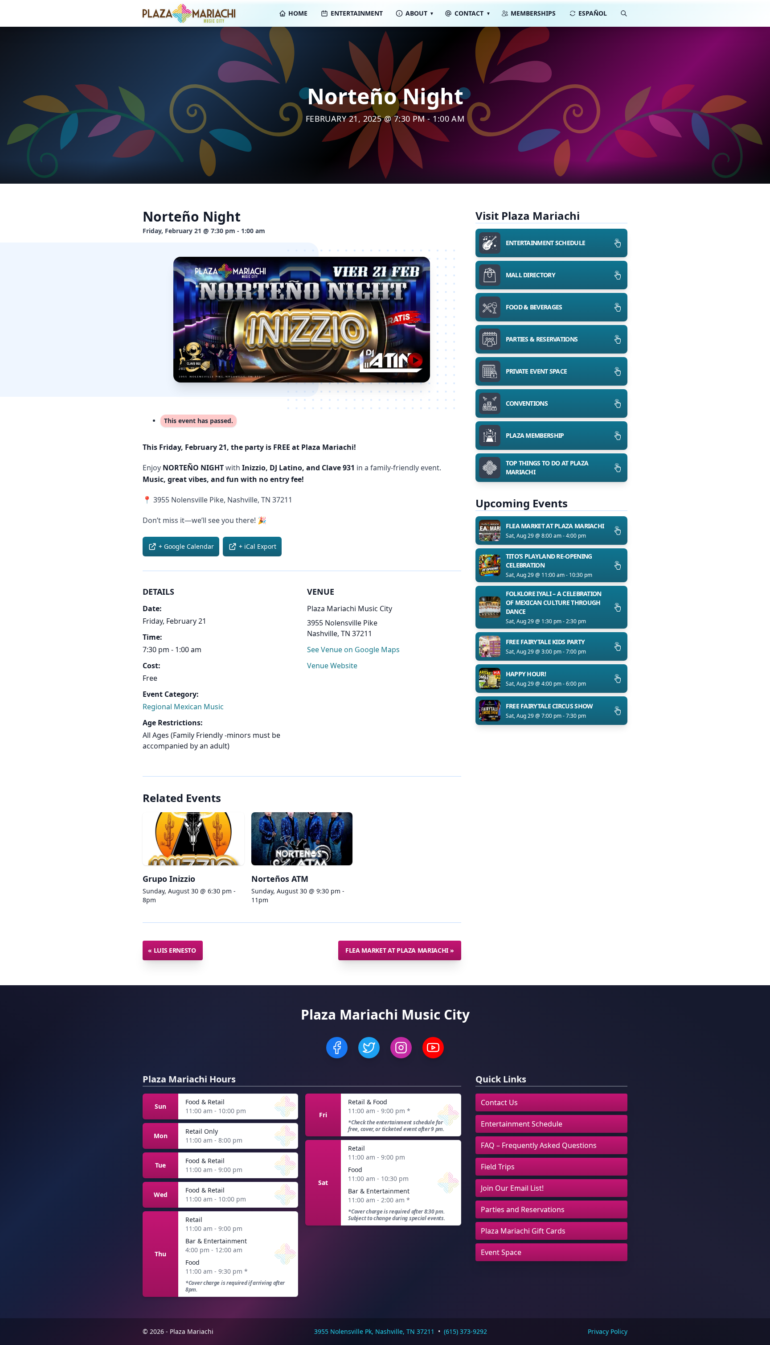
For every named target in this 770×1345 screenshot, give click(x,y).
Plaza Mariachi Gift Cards (523, 1231)
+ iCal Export (257, 546)
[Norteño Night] (301, 320)
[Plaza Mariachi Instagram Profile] (401, 1047)
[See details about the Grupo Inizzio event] (193, 838)
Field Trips (498, 1167)
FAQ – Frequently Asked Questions (539, 1145)
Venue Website (332, 665)
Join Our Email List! (512, 1188)
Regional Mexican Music (183, 707)
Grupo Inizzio (169, 878)
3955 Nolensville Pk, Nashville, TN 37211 (374, 1331)
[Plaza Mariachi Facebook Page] (337, 1047)
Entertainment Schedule (521, 1124)
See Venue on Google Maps (353, 649)
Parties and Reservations (523, 1209)
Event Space (501, 1252)
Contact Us (499, 1102)
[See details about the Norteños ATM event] (302, 838)
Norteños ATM (279, 878)
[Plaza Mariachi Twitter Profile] (369, 1047)
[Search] (624, 13)
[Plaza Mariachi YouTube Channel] (433, 1047)
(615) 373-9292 (465, 1331)
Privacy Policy (607, 1331)
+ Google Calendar (186, 546)
